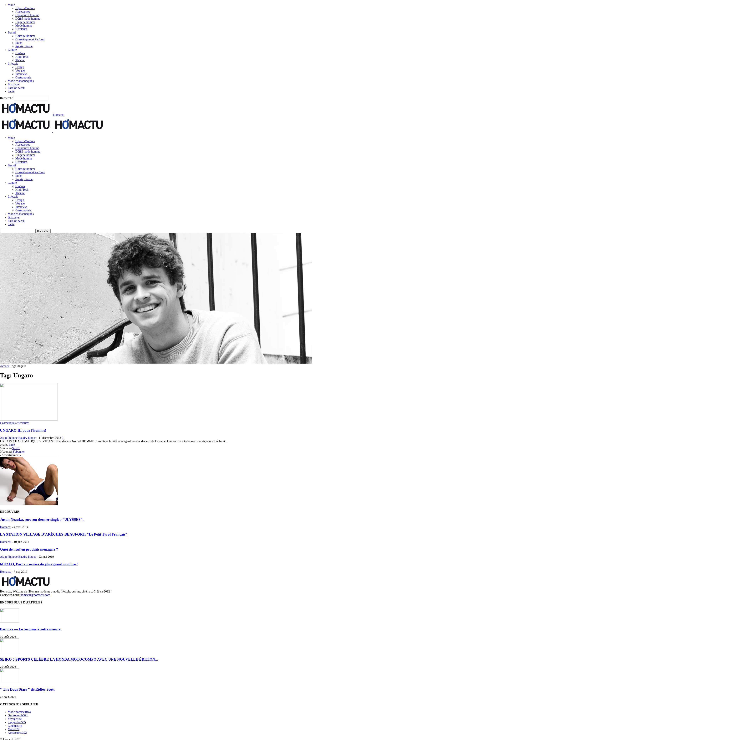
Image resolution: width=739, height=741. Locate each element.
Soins (18, 42)
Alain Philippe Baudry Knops (18, 437)
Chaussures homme (27, 15)
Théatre (20, 60)
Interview (21, 74)
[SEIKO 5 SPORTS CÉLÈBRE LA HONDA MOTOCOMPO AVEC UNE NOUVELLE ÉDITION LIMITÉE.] (9, 651)
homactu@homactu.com (35, 595)
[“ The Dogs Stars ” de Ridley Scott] (9, 681)
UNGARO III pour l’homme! (23, 430)
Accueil (4, 366)
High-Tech (21, 56)
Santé (11, 91)
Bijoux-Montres (25, 8)
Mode (11, 4)
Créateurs (21, 29)
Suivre (16, 448)
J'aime (11, 444)
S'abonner (19, 451)
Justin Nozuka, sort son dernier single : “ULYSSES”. (42, 519)
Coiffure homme (25, 36)
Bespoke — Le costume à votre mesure (30, 629)
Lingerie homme (25, 22)
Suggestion (17, 722)
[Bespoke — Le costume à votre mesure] (9, 621)
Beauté (12, 32)
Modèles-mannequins (21, 81)
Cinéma (20, 53)
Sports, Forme (24, 46)
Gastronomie (23, 77)
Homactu (5, 527)
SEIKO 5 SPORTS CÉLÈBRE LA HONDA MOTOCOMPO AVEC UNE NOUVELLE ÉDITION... (79, 659)
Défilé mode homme (27, 18)
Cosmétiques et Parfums (30, 39)
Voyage (20, 70)
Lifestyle (13, 63)
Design (19, 67)
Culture (12, 49)
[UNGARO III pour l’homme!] (29, 419)
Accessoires (22, 11)
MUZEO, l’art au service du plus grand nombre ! (39, 564)
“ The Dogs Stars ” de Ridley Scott (27, 689)
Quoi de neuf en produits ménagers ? (29, 549)
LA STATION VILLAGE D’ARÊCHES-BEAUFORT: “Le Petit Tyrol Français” (63, 534)
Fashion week (16, 87)
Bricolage (13, 84)
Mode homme (23, 25)
